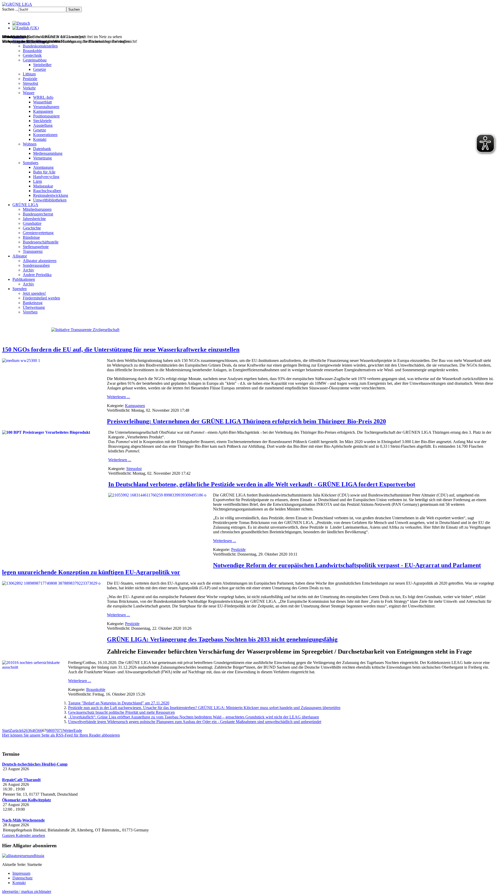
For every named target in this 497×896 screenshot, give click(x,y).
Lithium (29, 74)
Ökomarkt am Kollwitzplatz (26, 800)
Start (6, 730)
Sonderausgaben (36, 265)
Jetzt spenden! (34, 293)
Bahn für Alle (44, 172)
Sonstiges (30, 162)
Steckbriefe (42, 120)
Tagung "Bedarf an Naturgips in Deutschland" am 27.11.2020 (118, 703)
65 (36, 730)
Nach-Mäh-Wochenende (23, 820)
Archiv (28, 270)
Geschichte (32, 228)
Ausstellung (43, 125)
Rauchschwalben (47, 190)
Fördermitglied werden (41, 298)
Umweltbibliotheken (50, 200)
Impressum (21, 873)
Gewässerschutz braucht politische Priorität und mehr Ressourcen (121, 712)
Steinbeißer (42, 64)
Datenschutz (22, 878)
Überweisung (34, 307)
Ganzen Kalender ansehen (23, 835)
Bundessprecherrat (38, 214)
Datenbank (42, 148)
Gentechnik (32, 55)
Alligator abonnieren (39, 260)
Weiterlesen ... (118, 397)
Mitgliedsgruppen (37, 209)
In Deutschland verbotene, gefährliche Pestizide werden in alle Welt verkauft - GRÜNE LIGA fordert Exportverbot (261, 484)
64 (32, 730)
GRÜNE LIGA (25, 204)
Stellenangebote (36, 246)
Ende (78, 730)
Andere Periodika (37, 274)
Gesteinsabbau (35, 60)
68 (48, 730)
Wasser (28, 92)
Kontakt (39, 139)
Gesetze (39, 69)
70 (57, 730)
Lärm (37, 181)
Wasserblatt (42, 102)
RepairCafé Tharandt (21, 780)
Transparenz (33, 251)
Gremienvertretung (38, 232)
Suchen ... (10, 9)
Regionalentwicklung (50, 195)
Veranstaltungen (46, 106)
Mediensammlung (47, 153)
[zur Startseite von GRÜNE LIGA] (17, 4)
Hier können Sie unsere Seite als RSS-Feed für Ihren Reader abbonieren (61, 735)
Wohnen (29, 144)
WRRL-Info (43, 97)
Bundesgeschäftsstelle (41, 242)
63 (28, 730)
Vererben (30, 312)
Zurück (15, 730)
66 (40, 730)
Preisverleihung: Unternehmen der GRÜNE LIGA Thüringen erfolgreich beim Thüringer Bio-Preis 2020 (246, 421)
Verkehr (29, 88)
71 (61, 730)
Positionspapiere (46, 116)
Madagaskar (43, 186)
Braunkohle (32, 50)
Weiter (68, 730)
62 (23, 730)
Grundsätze (32, 223)
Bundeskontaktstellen (40, 46)
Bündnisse (31, 237)
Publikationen (23, 279)
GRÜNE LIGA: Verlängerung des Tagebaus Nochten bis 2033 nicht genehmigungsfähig (222, 639)
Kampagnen (43, 111)
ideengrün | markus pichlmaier (26, 891)
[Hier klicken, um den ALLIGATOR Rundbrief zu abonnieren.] (248, 855)
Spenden (19, 288)
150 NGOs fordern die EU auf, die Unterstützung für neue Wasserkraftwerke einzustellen (120, 349)
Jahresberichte (34, 218)
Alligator (19, 256)
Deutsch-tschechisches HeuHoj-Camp (35, 764)
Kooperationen (45, 134)
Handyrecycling (46, 176)
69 (52, 730)
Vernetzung (42, 158)
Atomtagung (43, 167)
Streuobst (30, 83)
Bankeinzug (32, 302)
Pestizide (30, 78)
